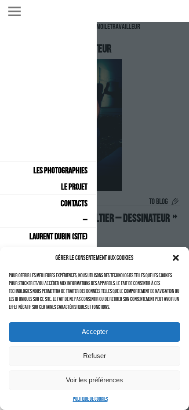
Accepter (95, 331)
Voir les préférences (94, 380)
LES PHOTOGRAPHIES (60, 170)
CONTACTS (74, 203)
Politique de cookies (90, 399)
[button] (175, 257)
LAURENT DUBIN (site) (58, 236)
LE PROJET (74, 186)
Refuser (94, 355)
